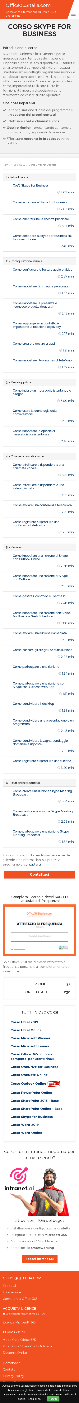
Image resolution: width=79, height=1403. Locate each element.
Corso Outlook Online (29, 1083)
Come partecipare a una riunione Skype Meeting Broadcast (41, 833)
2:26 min (67, 821)
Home (6, 164)
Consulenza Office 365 (20, 1299)
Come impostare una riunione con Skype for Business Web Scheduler (42, 614)
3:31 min (67, 475)
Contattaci (39, 874)
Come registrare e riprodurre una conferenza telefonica (36, 523)
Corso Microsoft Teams (30, 1046)
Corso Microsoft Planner (30, 1038)
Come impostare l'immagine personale (40, 286)
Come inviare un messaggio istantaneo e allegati (42, 392)
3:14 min (67, 801)
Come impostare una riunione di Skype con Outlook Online (40, 557)
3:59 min (67, 495)
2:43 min (67, 731)
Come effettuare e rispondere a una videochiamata (38, 486)
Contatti (9, 1369)
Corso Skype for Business (32, 1117)
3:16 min (67, 532)
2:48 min (67, 603)
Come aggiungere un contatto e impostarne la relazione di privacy (37, 325)
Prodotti (9, 1286)
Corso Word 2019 (25, 1125)
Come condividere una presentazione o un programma (43, 722)
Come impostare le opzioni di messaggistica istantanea (34, 432)
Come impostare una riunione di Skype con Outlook (40, 577)
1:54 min (67, 673)
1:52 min (67, 842)
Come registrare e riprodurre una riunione (42, 761)
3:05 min (67, 751)
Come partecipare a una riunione (36, 667)
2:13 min (67, 313)
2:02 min (67, 209)
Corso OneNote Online (29, 1075)
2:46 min (67, 441)
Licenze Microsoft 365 (19, 1322)
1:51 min (68, 350)
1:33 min (67, 293)
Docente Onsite (15, 1353)
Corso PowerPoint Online (31, 1093)
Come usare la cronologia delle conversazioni (35, 412)
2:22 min (67, 657)
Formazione (12, 1292)
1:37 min (67, 367)
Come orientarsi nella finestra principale (41, 219)
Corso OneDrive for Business (34, 1067)
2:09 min (67, 192)
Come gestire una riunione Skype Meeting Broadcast (43, 813)
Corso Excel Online (26, 1030)
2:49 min (67, 246)
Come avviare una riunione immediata (40, 633)
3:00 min (67, 401)
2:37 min (67, 276)
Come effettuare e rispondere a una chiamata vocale (38, 466)
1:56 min (67, 421)
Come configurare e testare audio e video (42, 269)
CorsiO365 (19, 164)
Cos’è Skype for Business (31, 185)
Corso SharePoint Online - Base (37, 1109)
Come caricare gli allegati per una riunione (42, 650)
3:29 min (67, 512)
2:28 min (67, 566)
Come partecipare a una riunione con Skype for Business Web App (39, 685)
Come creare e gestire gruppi (34, 343)
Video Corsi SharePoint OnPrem (27, 1346)
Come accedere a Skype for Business (40, 202)
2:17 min (67, 333)
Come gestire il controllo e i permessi (39, 596)
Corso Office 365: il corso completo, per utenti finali (32, 1056)
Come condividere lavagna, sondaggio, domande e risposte (40, 742)
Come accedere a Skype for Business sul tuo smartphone (42, 237)
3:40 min (67, 768)
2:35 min (67, 586)
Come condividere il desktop (33, 704)
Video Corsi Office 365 (19, 1340)
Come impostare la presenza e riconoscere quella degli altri (35, 304)
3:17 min (67, 226)
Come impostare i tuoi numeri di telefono (42, 360)
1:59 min (67, 710)
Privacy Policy (13, 1376)
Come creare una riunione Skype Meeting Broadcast (42, 792)
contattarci (32, 864)
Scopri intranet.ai (40, 1259)
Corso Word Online (26, 1133)
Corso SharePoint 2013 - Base (35, 1101)
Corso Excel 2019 (24, 1022)
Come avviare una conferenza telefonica (42, 505)
